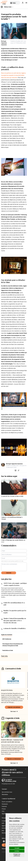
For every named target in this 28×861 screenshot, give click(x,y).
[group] (18, 2)
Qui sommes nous (7, 792)
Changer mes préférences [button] (16, 854)
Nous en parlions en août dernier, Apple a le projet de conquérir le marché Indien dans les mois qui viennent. (13, 75)
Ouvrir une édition (7, 801)
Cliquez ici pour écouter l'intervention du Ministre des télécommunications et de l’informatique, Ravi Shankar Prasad (14, 405)
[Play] (18, 2)
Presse (4, 809)
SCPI (3, 823)
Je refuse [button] (16, 851)
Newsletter (5, 794)
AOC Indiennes (6, 639)
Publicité (4, 806)
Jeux (3, 830)
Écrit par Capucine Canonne (4, 43)
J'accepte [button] (16, 848)
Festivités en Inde (7, 650)
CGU (3, 811)
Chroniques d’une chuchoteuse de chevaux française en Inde (12, 644)
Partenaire (5, 804)
